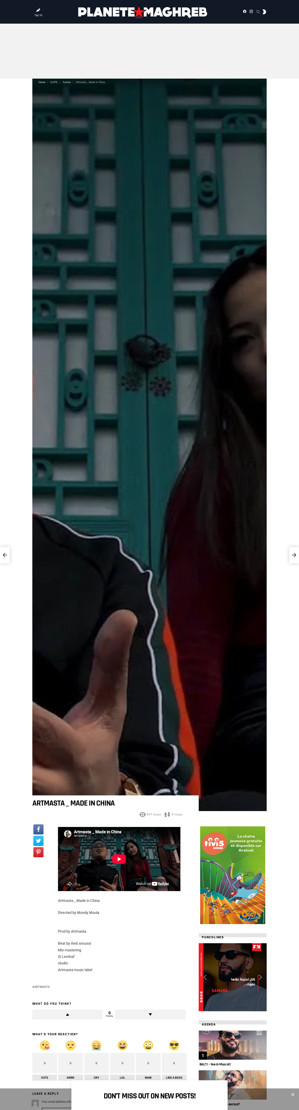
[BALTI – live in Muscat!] (233, 1045)
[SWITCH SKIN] (264, 12)
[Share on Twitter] (38, 841)
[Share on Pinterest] (38, 852)
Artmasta (42, 986)
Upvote (67, 1014)
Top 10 (38, 15)
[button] (205, 977)
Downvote (150, 1014)
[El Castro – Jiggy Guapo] (5, 555)
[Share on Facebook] (38, 829)
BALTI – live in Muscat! (215, 1064)
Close (293, 1094)
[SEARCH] (258, 12)
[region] (233, 977)
